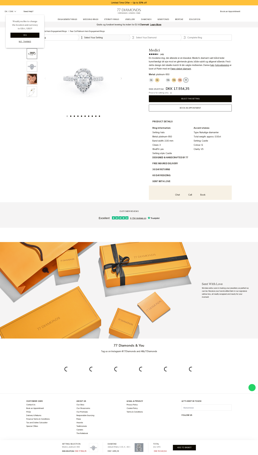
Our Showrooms (83, 408)
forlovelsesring (222, 65)
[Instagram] (183, 421)
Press (78, 419)
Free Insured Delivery (165, 163)
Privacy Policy (132, 405)
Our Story (80, 405)
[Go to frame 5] (81, 116)
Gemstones (163, 19)
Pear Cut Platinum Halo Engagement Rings (87, 31)
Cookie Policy (132, 408)
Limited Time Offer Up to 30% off (129, 3)
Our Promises (82, 412)
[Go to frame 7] (88, 116)
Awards (79, 423)
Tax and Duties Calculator (36, 423)
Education (194, 19)
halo (212, 65)
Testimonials (81, 426)
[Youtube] (219, 421)
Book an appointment (190, 108)
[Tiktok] (226, 421)
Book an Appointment (35, 408)
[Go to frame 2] (70, 116)
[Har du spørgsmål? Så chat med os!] (252, 387)
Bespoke (179, 19)
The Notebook (82, 433)
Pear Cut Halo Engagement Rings (53, 31)
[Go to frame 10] (99, 116)
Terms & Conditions (135, 412)
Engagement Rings (67, 19)
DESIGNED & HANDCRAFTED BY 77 (170, 157)
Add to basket (184, 447)
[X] (197, 421)
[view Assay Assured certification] (130, 419)
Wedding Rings (90, 19)
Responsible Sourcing (85, 415)
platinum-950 (165, 137)
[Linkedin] (212, 421)
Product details (162, 121)
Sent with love (161, 181)
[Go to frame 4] (78, 116)
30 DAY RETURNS (161, 169)
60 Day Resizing (161, 175)
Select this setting (190, 99)
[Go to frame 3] (74, 116)
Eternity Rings (111, 19)
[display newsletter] (228, 407)
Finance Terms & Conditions (38, 419)
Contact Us (30, 405)
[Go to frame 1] (67, 116)
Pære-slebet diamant (181, 69)
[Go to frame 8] (92, 116)
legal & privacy (135, 401)
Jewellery (130, 19)
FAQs (28, 412)
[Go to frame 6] (85, 116)
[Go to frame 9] (95, 116)
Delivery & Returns (33, 415)
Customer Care (34, 401)
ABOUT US (81, 401)
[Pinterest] (205, 421)
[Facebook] (190, 421)
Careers (79, 430)
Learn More (155, 25)
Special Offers (32, 426)
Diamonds (146, 19)
